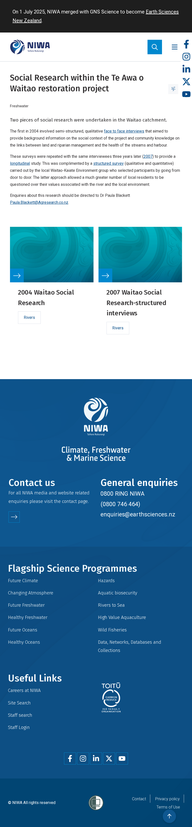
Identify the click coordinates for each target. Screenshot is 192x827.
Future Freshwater (26, 605)
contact (69, 501)
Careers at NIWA (24, 690)
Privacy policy (167, 798)
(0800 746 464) (120, 504)
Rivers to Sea (111, 605)
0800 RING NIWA (122, 493)
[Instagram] (186, 57)
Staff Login (19, 727)
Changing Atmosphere (30, 593)
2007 (148, 156)
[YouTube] (186, 94)
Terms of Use (168, 807)
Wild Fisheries (112, 630)
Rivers (29, 317)
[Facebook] (186, 44)
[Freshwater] (173, 89)
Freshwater (19, 106)
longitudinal (20, 163)
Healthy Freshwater (28, 617)
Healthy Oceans (24, 642)
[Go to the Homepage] (30, 47)
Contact (139, 798)
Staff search (20, 715)
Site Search (19, 703)
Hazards (106, 580)
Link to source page (52, 287)
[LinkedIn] (186, 69)
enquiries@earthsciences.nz (137, 514)
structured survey (108, 163)
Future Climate (23, 580)
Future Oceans (22, 630)
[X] (186, 82)
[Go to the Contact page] (14, 517)
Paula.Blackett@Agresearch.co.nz (39, 202)
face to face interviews (124, 131)
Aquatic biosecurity (117, 593)
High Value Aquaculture (122, 617)
